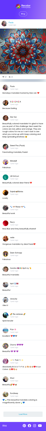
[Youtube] (40, 425)
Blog (23, 14)
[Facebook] (29, 425)
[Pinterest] (24, 425)
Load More (23, 414)
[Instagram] (34, 425)
